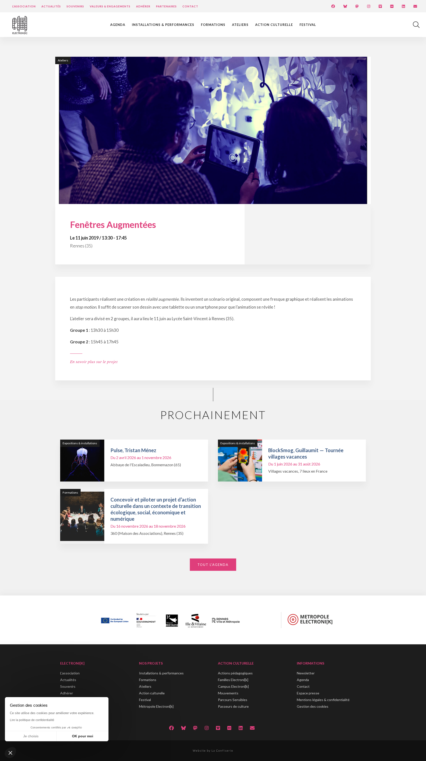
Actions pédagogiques (235, 673)
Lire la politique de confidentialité (32, 720)
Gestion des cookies (312, 706)
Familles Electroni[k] (233, 680)
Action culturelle (274, 25)
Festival (308, 25)
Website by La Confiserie (213, 750)
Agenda (117, 25)
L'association (70, 673)
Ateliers (240, 25)
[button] (10, 753)
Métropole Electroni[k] (156, 706)
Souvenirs (75, 6)
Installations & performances (163, 25)
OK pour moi (82, 736)
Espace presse (308, 693)
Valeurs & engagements (110, 6)
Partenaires (166, 6)
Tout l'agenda (213, 565)
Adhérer (143, 6)
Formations (213, 25)
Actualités (51, 6)
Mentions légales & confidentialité (323, 700)
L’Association (24, 6)
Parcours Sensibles (232, 700)
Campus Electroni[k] (233, 686)
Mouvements (228, 693)
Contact (190, 6)
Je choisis (30, 736)
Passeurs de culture (233, 706)
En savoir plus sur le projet (94, 361)
